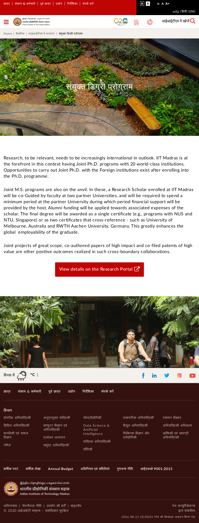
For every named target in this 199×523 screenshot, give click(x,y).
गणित (7, 445)
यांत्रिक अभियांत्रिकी (97, 441)
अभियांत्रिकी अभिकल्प (177, 425)
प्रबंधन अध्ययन (54, 437)
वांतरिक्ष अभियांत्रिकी (17, 418)
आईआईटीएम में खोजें (175, 21)
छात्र (7, 3)
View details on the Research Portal (96, 269)
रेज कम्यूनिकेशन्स (183, 506)
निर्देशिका (72, 3)
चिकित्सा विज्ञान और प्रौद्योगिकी (136, 435)
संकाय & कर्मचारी (25, 3)
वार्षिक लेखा (33, 469)
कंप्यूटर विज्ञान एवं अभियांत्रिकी (55, 427)
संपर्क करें (88, 3)
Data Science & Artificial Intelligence (96, 430)
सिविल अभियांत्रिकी (16, 425)
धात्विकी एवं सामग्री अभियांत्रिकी (176, 435)
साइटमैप (76, 506)
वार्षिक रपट (11, 469)
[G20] (121, 21)
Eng (192, 11)
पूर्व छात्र (45, 3)
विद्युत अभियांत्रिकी (135, 425)
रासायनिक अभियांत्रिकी (138, 418)
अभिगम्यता (10, 506)
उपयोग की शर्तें (56, 506)
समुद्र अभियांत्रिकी (56, 445)
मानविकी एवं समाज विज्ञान (16, 435)
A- (158, 5)
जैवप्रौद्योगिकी (92, 418)
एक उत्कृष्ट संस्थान (135, 22)
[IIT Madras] (31, 21)
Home (8, 33)
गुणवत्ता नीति (125, 469)
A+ (167, 4)
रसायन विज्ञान (172, 418)
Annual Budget (60, 469)
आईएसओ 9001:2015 (157, 469)
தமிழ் (176, 11)
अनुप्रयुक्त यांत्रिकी (56, 418)
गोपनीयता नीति (31, 506)
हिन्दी (184, 11)
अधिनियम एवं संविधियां (95, 469)
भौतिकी (87, 449)
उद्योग (59, 3)
